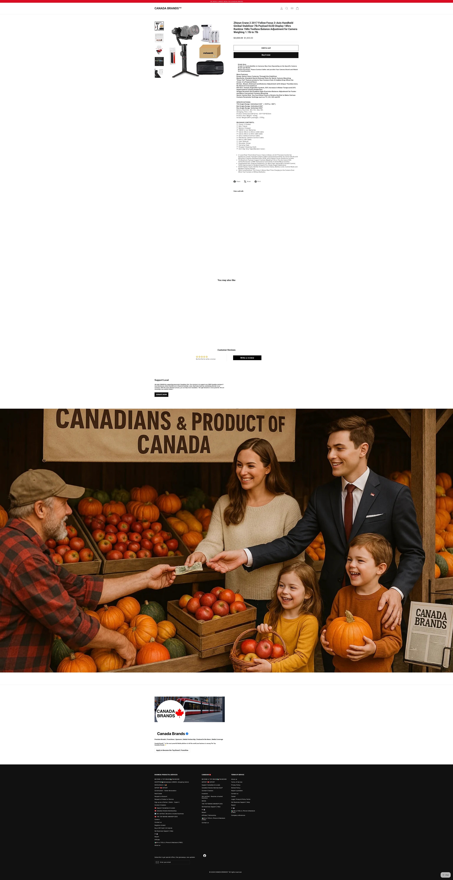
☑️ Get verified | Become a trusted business (169, 813)
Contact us (158, 822)
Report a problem (237, 790)
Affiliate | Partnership (209, 815)
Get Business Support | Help (164, 831)
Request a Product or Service (164, 799)
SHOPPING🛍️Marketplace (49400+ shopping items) (172, 782)
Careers (157, 819)
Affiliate (157, 839)
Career (233, 796)
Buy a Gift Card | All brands (163, 828)
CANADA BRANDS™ (168, 8)
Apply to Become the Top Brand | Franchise (172, 750)
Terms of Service (236, 782)
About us (157, 845)
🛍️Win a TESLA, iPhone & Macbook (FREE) (169, 842)
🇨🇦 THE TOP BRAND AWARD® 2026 (166, 816)
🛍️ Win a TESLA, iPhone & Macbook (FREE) (243, 811)
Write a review (247, 358)
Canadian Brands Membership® (212, 788)
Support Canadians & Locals (211, 785)
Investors (205, 793)
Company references (238, 815)
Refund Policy (235, 788)
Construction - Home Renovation (165, 790)
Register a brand (160, 825)
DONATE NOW (161, 394)
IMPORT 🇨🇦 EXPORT (161, 788)
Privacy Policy (235, 785)
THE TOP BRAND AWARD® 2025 (212, 804)
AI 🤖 (156, 834)
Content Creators (160, 805)
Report (157, 837)
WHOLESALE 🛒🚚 (161, 785)
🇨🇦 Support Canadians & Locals (165, 808)
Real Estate (158, 793)
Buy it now (266, 55)
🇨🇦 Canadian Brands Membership (165, 811)
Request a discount (161, 796)
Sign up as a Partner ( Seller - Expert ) (167, 802)
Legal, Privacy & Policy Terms (240, 799)
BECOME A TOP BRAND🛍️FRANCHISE (167, 779)
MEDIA (204, 801)
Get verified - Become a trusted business (212, 797)
